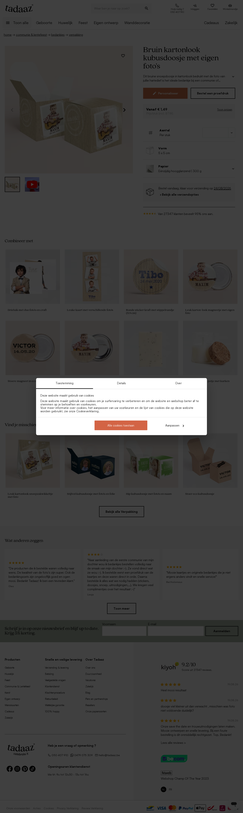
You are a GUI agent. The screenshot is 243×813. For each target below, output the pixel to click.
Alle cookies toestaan (120, 425)
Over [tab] (178, 383)
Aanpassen (172, 425)
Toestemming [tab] (64, 383)
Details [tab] (121, 383)
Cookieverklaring (87, 411)
